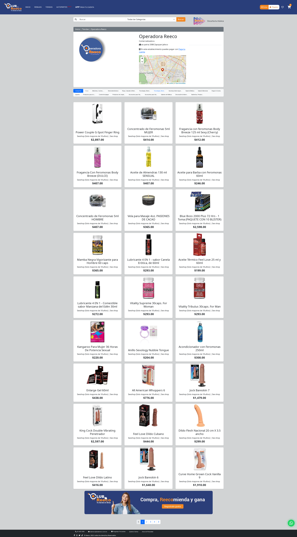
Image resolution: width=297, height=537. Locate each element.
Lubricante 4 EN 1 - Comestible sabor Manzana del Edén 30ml (97, 304)
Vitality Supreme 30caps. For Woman (148, 304)
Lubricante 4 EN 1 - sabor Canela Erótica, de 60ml (148, 261)
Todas (87, 91)
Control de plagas (104, 94)
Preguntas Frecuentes (119, 531)
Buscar (181, 19)
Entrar (265, 7)
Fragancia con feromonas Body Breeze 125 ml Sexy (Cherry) (199, 130)
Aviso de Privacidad (147, 531)
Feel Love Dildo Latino (97, 477)
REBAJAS (38, 7)
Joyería (77, 94)
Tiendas (85, 29)
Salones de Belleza (166, 94)
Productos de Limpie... (119, 94)
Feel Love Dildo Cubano (148, 434)
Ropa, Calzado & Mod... (129, 91)
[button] (289, 7)
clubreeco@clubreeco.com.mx (98, 531)
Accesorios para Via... (135, 94)
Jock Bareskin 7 (200, 390)
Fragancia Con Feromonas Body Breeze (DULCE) (97, 174)
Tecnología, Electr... (144, 91)
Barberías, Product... (197, 94)
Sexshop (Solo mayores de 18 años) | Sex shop (97, 136)
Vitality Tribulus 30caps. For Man (200, 306)
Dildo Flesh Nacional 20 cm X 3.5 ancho (200, 432)
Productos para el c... (89, 94)
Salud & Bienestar (203, 91)
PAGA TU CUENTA (84, 7)
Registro (275, 7)
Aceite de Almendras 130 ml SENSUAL (148, 174)
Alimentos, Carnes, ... (98, 91)
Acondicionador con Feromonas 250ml (200, 348)
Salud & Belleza (190, 91)
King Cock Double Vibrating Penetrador (97, 432)
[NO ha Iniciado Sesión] (282, 7)
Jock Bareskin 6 (148, 477)
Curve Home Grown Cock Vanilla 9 (200, 475)
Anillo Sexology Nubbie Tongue (148, 350)
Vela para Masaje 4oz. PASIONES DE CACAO (148, 217)
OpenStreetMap (181, 83)
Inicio (77, 29)
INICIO (27, 7)
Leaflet (170, 83)
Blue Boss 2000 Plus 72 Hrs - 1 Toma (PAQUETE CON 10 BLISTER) (199, 217)
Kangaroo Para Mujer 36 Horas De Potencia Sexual (97, 348)
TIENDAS (48, 7)
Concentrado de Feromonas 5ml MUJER (148, 130)
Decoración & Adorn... (181, 94)
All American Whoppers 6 (148, 390)
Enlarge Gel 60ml (97, 390)
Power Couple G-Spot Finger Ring (97, 132)
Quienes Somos (133, 531)
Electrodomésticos (113, 91)
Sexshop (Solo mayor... (175, 91)
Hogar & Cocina (216, 91)
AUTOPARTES (63, 7)
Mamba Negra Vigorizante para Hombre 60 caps (97, 261)
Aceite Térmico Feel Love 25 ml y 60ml (199, 261)
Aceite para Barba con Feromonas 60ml (199, 174)
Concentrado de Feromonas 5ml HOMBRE (97, 217)
